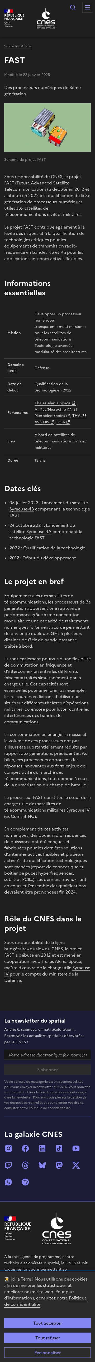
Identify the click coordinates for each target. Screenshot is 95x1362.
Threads (25, 1165)
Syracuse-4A (38, 531)
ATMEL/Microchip (50, 409)
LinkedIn (42, 1148)
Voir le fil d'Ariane (17, 46)
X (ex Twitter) (76, 1165)
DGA (60, 422)
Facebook (25, 1148)
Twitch (8, 1165)
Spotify (25, 1182)
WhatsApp (8, 1182)
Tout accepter (47, 1323)
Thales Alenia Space (52, 403)
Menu (87, 7)
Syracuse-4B (22, 509)
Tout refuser (47, 1338)
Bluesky (42, 1165)
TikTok (59, 1148)
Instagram (8, 1148)
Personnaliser (47, 1352)
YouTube (76, 1148)
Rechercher (73, 7)
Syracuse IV (78, 810)
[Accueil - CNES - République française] (57, 1228)
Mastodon (59, 1165)
